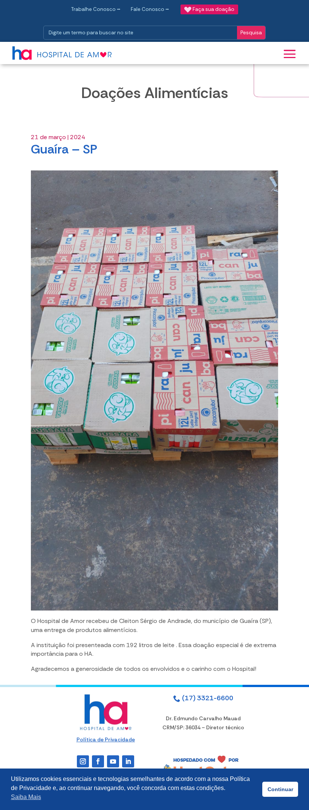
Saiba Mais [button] (26, 797)
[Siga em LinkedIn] (128, 761)
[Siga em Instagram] (83, 761)
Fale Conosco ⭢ (150, 9)
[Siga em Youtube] (113, 761)
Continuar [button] (280, 789)
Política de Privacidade (105, 739)
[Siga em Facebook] (98, 761)
